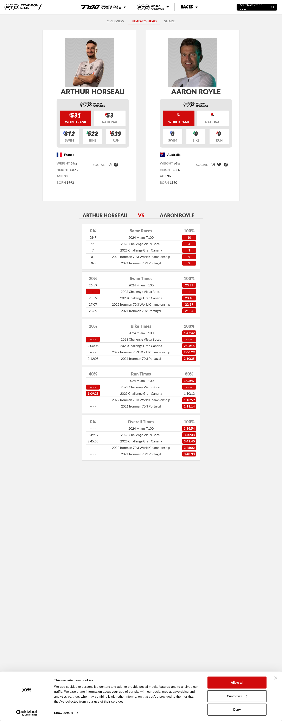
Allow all (237, 682)
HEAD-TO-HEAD (144, 21)
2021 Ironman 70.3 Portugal (141, 263)
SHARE (169, 21)
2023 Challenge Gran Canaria (141, 250)
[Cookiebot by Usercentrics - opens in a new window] (27, 713)
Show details (63, 713)
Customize (234, 696)
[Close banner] (275, 678)
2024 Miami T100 (141, 237)
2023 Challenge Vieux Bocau (141, 244)
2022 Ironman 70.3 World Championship (141, 257)
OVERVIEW (115, 21)
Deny (237, 709)
